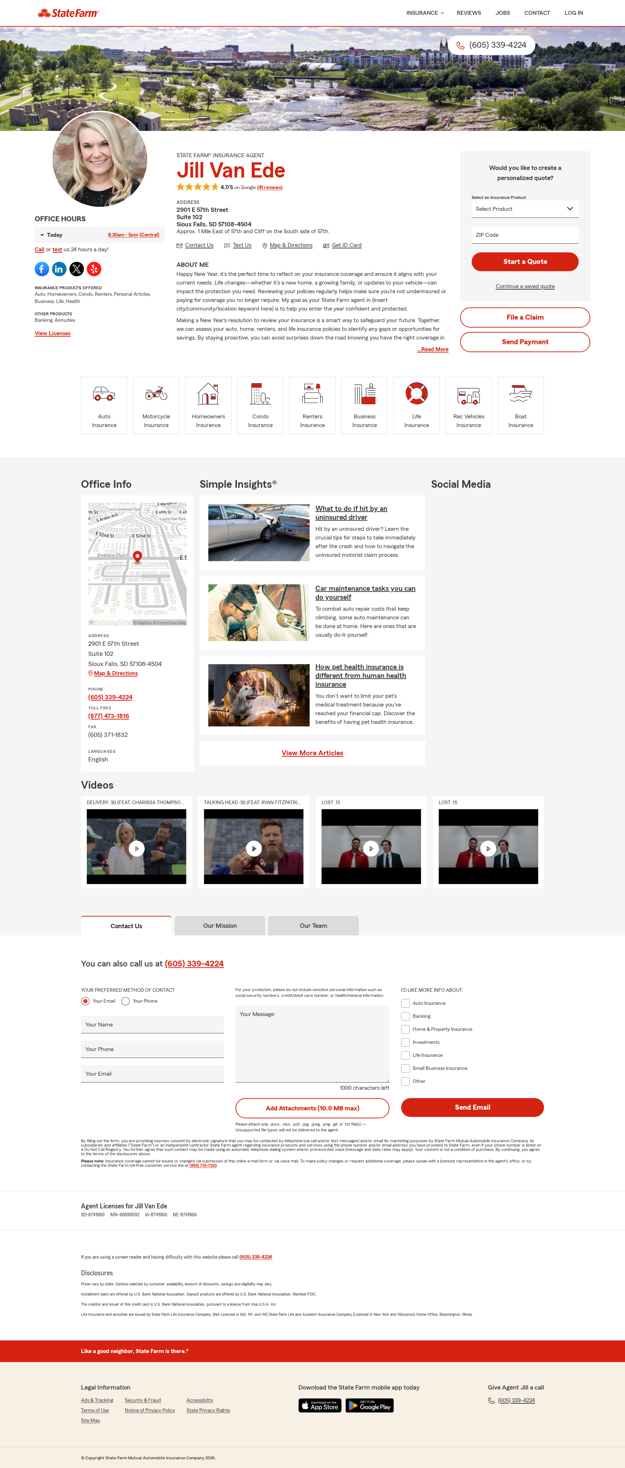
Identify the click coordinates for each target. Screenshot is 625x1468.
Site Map (90, 1420)
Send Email (472, 1107)
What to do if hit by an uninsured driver (351, 513)
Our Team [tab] (313, 925)
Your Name (99, 1025)
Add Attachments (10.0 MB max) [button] (313, 1108)
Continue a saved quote (525, 286)
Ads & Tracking (97, 1400)
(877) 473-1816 (108, 716)
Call (39, 249)
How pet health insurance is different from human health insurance (360, 675)
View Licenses (53, 333)
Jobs (503, 13)
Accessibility (200, 1400)
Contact (537, 13)
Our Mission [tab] (220, 925)
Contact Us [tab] (126, 926)
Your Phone (145, 1001)
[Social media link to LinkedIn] (59, 269)
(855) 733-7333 (203, 1165)
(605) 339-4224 (110, 697)
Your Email (104, 1001)
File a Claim (525, 317)
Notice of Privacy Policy (150, 1410)
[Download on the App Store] (320, 1405)
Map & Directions (116, 673)
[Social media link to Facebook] (42, 269)
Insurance (422, 13)
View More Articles (312, 753)
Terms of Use (95, 1410)
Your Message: (257, 1014)
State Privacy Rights (208, 1410)
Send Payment (525, 342)
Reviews (469, 13)
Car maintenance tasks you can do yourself (365, 593)
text (57, 249)
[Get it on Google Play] (369, 1405)
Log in (574, 13)
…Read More (432, 349)
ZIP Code (487, 235)
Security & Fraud (143, 1400)
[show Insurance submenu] (441, 13)
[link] (68, 13)
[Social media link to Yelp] (94, 269)
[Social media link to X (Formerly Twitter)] (76, 269)
